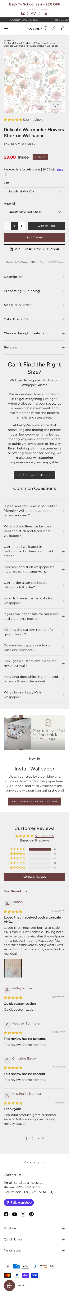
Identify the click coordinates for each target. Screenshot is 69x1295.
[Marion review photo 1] (13, 968)
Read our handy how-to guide (34, 801)
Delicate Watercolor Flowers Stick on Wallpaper (31, 46)
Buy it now (34, 237)
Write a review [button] (34, 877)
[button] (63, 28)
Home (7, 40)
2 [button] (33, 1138)
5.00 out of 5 (44, 836)
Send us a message (29, 1183)
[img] (13, 911)
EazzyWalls (18, 1285)
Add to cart (46, 226)
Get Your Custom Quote (34, 474)
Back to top (32, 1162)
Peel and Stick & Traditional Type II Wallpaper (29, 43)
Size (6, 183)
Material (9, 203)
